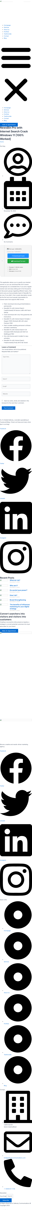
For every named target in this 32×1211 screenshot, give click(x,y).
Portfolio (6, 32)
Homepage (7, 25)
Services (6, 27)
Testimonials (7, 34)
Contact (6, 36)
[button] (16, 74)
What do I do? (15, 580)
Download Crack (19, 256)
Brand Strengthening (18, 600)
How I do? (13, 595)
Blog (5, 38)
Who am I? (14, 586)
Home (2, 142)
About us (6, 29)
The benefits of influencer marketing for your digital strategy (20, 607)
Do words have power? (18, 590)
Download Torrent (19, 261)
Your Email (3, 1196)
